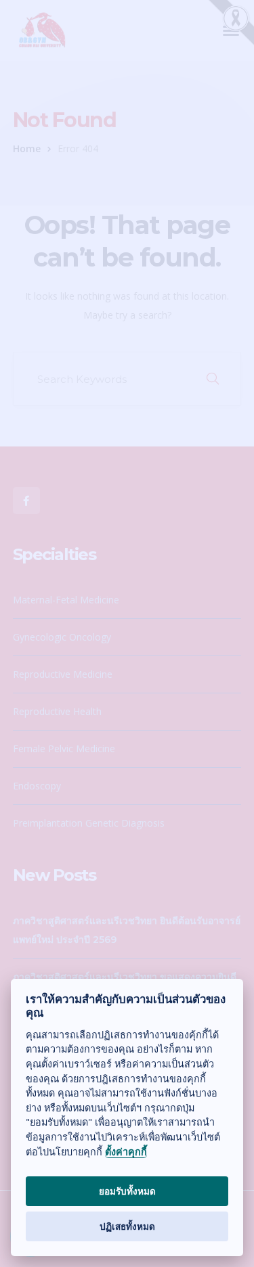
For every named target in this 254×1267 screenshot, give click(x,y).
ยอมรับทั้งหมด (127, 1190)
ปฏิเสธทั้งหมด (127, 1226)
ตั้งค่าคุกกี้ (126, 1152)
